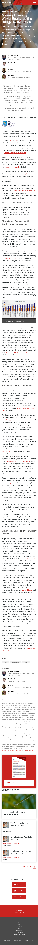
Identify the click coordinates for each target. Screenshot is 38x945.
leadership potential (12, 167)
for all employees (7, 483)
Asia (5, 662)
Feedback (19, 930)
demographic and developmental (23, 191)
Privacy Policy (19, 932)
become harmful (7, 451)
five (10, 140)
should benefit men (21, 512)
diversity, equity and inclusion (12, 420)
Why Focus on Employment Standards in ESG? (21, 852)
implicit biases (27, 590)
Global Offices (19, 922)
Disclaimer (19, 926)
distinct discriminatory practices (16, 352)
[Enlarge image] (19, 309)
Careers (19, 924)
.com (19, 910)
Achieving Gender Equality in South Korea (21, 838)
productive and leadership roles (18, 461)
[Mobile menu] (34, 2)
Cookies (19, 928)
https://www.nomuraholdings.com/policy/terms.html (17, 750)
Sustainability (15, 662)
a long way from (23, 174)
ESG (26, 662)
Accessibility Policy (19, 934)
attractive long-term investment (15, 153)
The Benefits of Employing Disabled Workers (20, 824)
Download (10, 783)
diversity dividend (10, 258)
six (16, 140)
